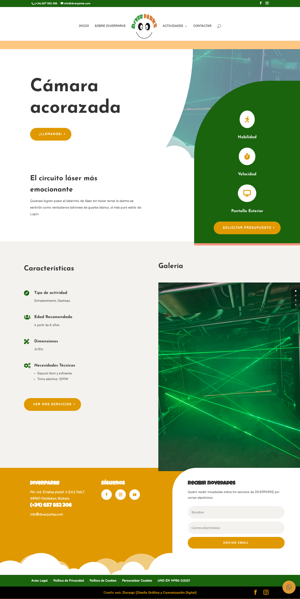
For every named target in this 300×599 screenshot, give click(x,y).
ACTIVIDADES (173, 26)
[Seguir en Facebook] (106, 494)
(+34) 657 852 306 (51, 505)
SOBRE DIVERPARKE (110, 26)
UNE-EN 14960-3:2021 (174, 581)
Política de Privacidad (68, 581)
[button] (289, 587)
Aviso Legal (39, 581)
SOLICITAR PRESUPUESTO (247, 228)
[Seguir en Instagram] (120, 494)
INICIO (84, 26)
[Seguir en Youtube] (134, 494)
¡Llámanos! (50, 134)
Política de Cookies (103, 581)
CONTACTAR (202, 26)
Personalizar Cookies (137, 581)
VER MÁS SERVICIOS (52, 404)
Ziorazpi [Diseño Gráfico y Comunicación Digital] (159, 593)
